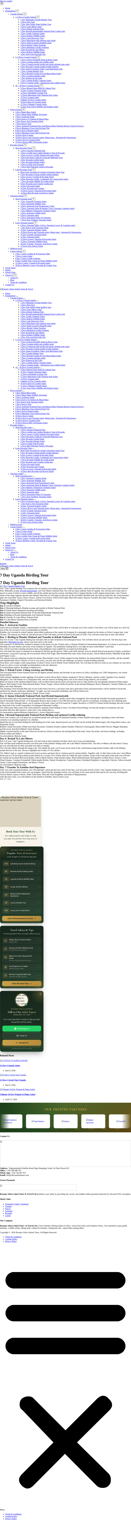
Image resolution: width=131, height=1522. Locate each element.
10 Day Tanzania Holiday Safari (33, 506)
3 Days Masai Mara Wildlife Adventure (31, 395)
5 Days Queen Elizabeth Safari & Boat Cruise (39, 342)
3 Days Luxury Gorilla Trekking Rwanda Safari (39, 434)
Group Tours (10, 543)
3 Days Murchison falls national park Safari (38, 323)
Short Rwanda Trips (23, 427)
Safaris (8, 545)
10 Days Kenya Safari (24, 416)
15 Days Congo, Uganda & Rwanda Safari (32, 538)
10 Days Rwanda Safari (30, 464)
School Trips (10, 548)
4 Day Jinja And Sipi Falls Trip (33, 337)
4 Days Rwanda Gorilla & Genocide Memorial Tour (41, 437)
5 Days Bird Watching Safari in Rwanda (36, 446)
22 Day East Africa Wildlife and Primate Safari (39, 388)
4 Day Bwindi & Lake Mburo (32, 333)
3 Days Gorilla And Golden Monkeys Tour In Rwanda (42, 432)
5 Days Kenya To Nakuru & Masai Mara (31, 400)
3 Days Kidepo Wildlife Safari (32, 319)
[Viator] (28, 1121)
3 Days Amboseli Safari (25, 397)
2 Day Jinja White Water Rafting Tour (35, 307)
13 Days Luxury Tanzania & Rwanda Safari (38, 469)
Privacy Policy (11, 1241)
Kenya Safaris (16, 390)
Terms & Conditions (18, 557)
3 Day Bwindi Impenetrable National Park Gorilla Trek (42, 314)
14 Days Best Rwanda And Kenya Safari (37, 471)
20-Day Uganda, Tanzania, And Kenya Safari (38, 520)
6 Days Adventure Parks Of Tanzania (35, 494)
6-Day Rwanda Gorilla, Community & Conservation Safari (44, 457)
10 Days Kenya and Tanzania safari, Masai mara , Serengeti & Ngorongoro (45, 418)
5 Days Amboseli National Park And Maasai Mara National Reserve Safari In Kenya (49, 407)
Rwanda (8, 1213)
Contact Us (9, 559)
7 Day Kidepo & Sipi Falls (31, 360)
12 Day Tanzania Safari (30, 513)
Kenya (8, 1209)
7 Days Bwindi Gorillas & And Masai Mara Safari (40, 356)
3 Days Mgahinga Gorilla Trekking (34, 330)
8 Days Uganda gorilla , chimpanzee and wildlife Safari (42, 365)
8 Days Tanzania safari (29, 492)
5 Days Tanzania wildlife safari (33, 490)
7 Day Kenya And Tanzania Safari (29, 402)
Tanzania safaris (16, 474)
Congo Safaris (16, 527)
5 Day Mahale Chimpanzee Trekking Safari (38, 487)
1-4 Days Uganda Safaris (25, 300)
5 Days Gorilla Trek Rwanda (32, 444)
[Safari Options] (56, 1121)
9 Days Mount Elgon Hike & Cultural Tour (37, 370)
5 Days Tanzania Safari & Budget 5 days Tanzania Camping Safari (47, 485)
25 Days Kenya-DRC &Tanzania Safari (31, 423)
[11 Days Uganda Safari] (14, 1060)
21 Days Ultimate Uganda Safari (33, 386)
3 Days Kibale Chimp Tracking (33, 328)
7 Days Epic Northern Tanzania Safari (35, 497)
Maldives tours (16, 524)
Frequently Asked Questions (17, 1204)
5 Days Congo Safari (23, 531)
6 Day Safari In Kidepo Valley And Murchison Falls (41, 351)
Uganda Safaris (16, 298)
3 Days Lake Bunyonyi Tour (32, 321)
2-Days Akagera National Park (32, 430)
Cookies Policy (11, 1239)
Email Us (23, 1035)
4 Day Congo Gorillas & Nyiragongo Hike (32, 529)
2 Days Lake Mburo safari (31, 310)
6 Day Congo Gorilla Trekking (27, 534)
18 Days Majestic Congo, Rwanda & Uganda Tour (36, 541)
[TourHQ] (83, 1121)
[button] (65, 1378)
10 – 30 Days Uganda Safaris (27, 367)
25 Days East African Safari (31, 522)
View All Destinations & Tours (20, 918)
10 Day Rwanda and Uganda (32, 467)
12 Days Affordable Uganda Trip (33, 374)
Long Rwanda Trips (23, 448)
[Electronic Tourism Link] (111, 1121)
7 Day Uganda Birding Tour (31, 353)
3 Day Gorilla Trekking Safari (32, 316)
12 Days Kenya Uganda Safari (27, 420)
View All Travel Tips (20, 983)
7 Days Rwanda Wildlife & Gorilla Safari (37, 460)
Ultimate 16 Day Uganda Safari (33, 381)
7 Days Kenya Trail (23, 404)
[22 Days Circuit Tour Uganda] (13, 1075)
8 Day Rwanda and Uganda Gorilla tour (36, 462)
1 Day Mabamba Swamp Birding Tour (36, 303)
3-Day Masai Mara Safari (25, 393)
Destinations (10, 296)
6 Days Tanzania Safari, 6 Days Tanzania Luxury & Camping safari (47, 501)
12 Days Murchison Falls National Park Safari (39, 377)
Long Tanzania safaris (24, 499)
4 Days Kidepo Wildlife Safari (32, 335)
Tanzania (8, 1211)
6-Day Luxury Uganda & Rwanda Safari (37, 455)
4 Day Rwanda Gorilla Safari (32, 439)
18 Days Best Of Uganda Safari (33, 383)
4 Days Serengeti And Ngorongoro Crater (37, 483)
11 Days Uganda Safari (10, 1065)
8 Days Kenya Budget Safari (27, 411)
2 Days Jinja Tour (27, 305)
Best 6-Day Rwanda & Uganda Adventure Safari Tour (42, 450)
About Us (9, 550)
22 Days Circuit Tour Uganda (13, 1080)
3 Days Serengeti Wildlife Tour (33, 481)
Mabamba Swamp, (16, 642)
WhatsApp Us (23, 1028)
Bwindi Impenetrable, (29, 591)
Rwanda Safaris (16, 425)
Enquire (3, 563)
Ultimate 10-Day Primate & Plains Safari (17, 1094)
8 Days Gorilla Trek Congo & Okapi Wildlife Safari (36, 536)
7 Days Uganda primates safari (32, 358)
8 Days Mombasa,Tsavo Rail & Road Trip (32, 409)
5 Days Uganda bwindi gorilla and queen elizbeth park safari (44, 346)
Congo (8, 1216)
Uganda (8, 1206)
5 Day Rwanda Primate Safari (32, 441)
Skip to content (6, 1)
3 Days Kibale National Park (32, 312)
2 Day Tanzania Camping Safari (33, 478)
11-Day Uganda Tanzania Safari (33, 372)
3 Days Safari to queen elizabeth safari (35, 326)
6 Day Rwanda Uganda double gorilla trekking (39, 349)
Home (7, 293)
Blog (12, 554)
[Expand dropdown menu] (17, 296)
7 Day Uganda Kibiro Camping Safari (35, 363)
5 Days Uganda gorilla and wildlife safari (37, 344)
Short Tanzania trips (23, 476)
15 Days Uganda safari (29, 379)
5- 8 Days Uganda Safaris (25, 340)
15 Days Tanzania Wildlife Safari (33, 517)
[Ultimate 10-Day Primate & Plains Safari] (17, 1089)
